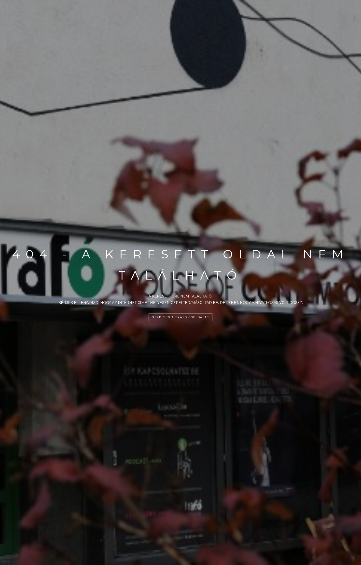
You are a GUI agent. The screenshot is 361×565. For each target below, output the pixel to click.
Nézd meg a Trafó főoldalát (180, 317)
